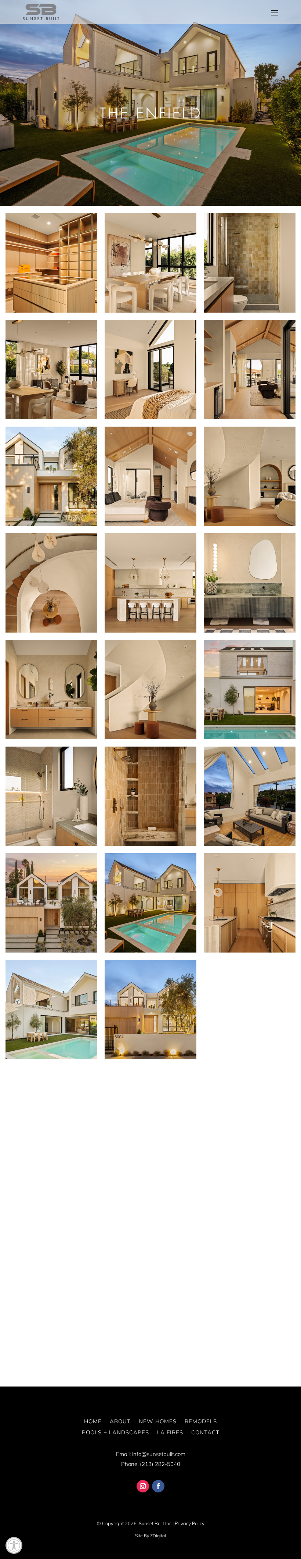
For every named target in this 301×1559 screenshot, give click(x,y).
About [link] (120, 1421)
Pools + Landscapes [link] (115, 1432)
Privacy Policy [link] (189, 1523)
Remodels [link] (201, 1421)
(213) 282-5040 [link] (160, 1463)
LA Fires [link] (170, 1432)
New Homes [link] (158, 1421)
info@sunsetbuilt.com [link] (158, 1454)
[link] (14, 1545)
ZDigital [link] (158, 1535)
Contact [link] (205, 1432)
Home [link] (93, 1421)
